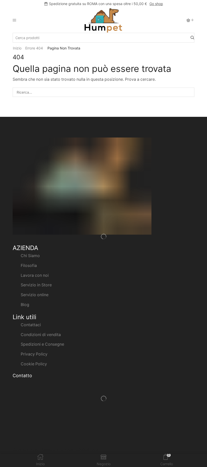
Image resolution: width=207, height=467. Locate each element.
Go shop (156, 4)
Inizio (17, 48)
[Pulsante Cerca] (192, 37)
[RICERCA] (189, 92)
